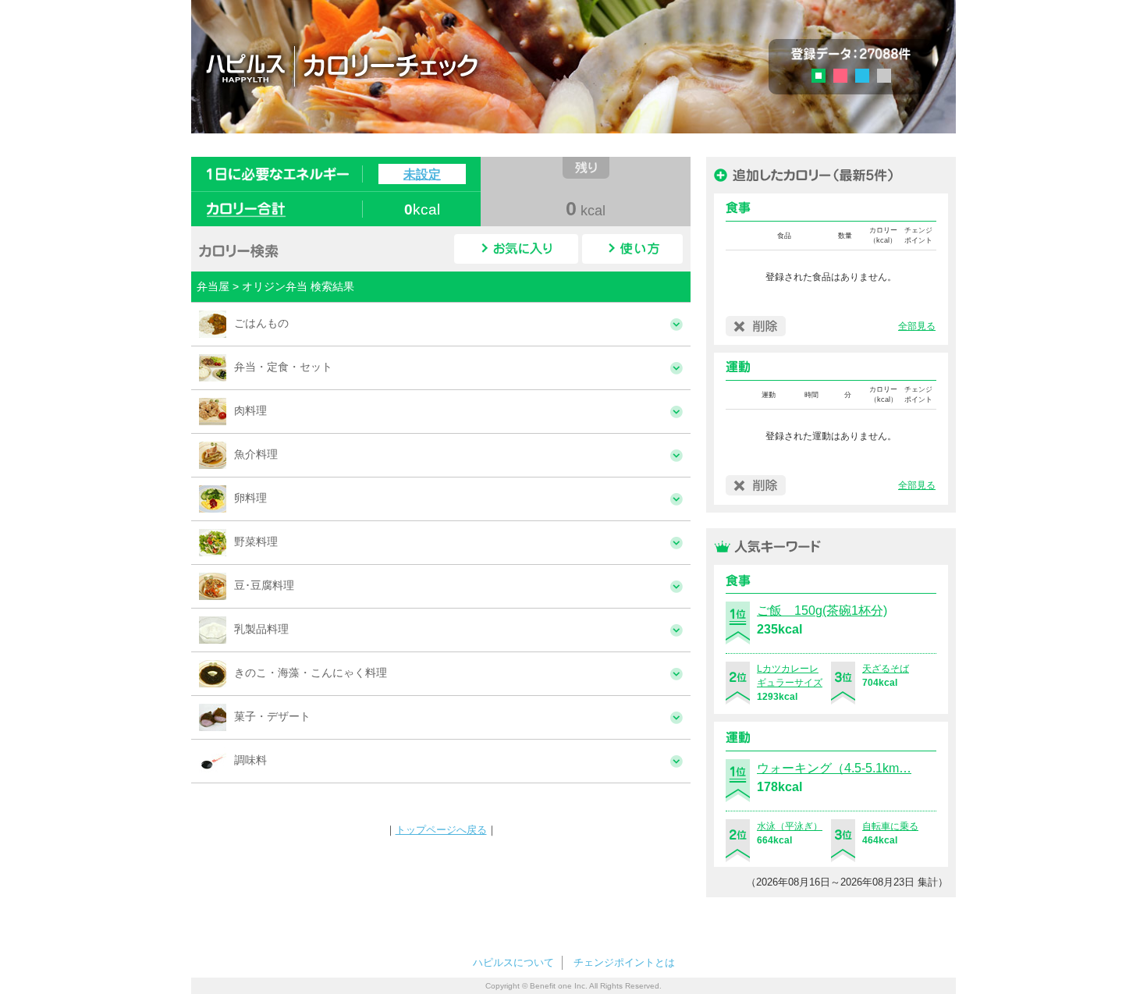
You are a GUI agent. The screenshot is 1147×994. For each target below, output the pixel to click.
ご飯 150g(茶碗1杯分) (822, 610)
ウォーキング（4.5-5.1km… (834, 768)
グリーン (824, 78)
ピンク (840, 76)
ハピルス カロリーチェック (432, 65)
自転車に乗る (890, 826)
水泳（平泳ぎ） (789, 826)
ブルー (862, 76)
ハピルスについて (513, 962)
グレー (884, 76)
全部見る (917, 326)
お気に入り (516, 249)
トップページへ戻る (441, 830)
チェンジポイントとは (624, 962)
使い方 (632, 249)
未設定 (422, 174)
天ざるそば (885, 668)
